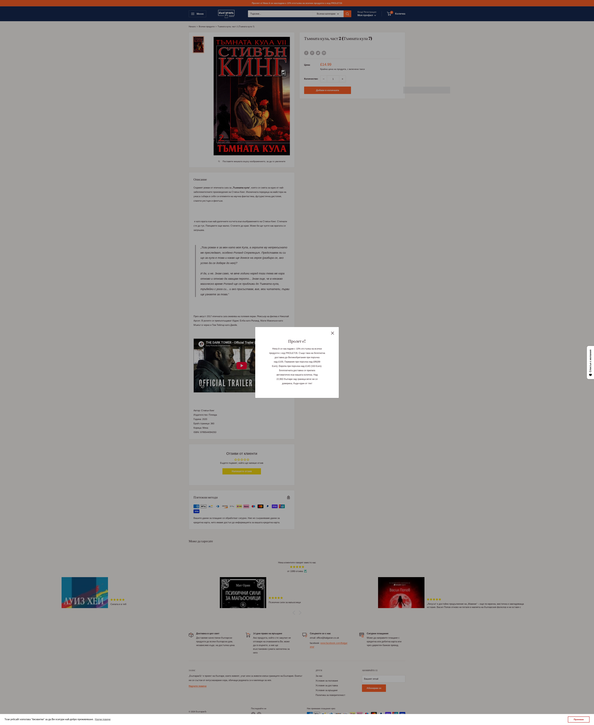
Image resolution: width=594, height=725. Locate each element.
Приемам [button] (579, 719)
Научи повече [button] (103, 719)
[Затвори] (332, 333)
